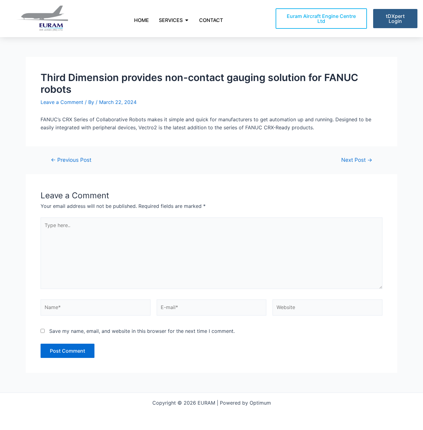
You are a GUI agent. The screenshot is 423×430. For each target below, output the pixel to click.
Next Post (356, 159)
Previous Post (71, 159)
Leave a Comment (62, 102)
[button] (186, 20)
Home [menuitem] (141, 20)
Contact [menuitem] (211, 20)
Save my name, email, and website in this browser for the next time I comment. (142, 331)
